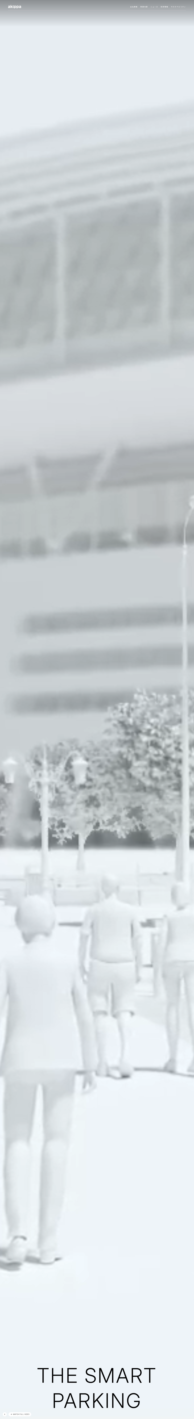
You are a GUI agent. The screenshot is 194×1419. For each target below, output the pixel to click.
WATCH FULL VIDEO (21, 1414)
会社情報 (134, 7)
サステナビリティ (178, 7)
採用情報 (164, 7)
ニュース (154, 7)
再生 (5, 1414)
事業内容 (144, 7)
